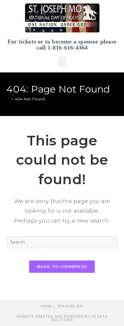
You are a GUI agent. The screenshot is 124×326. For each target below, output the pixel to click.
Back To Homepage (62, 266)
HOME (46, 306)
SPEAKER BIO (70, 306)
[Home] (7, 98)
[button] (62, 61)
